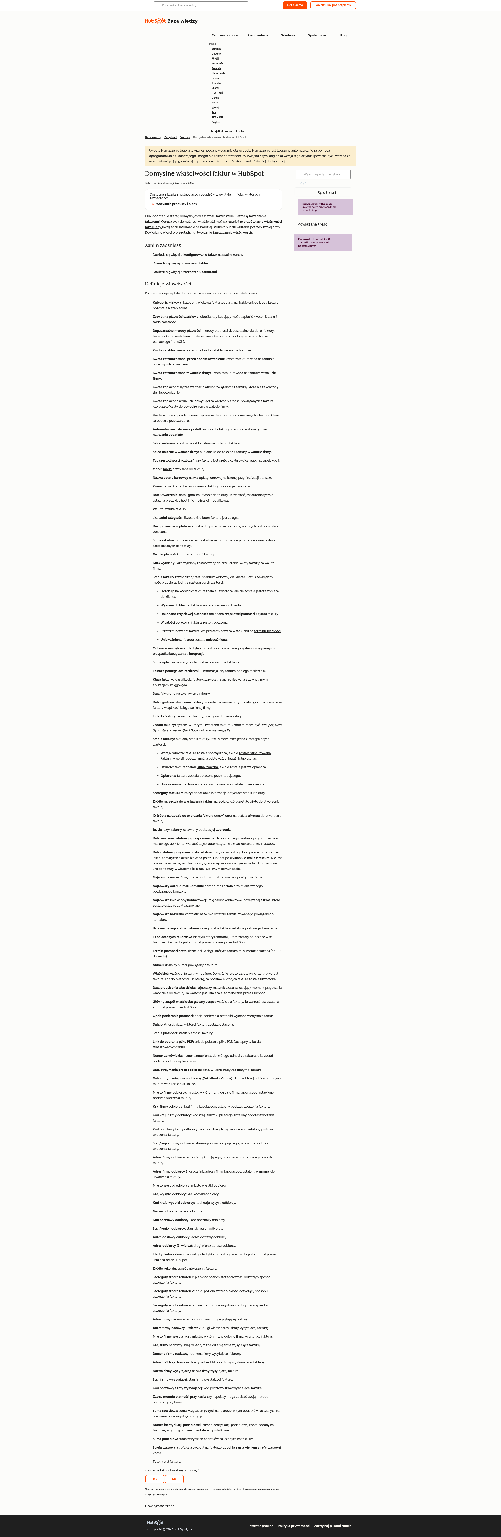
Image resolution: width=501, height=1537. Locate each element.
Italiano (216, 78)
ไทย (214, 112)
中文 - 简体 (217, 117)
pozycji (209, 1411)
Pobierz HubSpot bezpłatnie (333, 5)
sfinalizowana (207, 767)
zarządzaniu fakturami (200, 272)
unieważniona (216, 640)
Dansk (215, 97)
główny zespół (205, 1002)
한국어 (215, 107)
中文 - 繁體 (217, 93)
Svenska (216, 83)
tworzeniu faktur (195, 263)
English (216, 122)
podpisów (207, 194)
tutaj (281, 161)
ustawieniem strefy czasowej (259, 1447)
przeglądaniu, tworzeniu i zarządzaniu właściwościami (216, 232)
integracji (196, 654)
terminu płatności (267, 631)
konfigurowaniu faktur (200, 255)
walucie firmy (261, 452)
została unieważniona (248, 784)
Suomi (215, 88)
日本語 (215, 58)
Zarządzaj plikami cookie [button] (332, 1526)
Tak (155, 1479)
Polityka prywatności (294, 1526)
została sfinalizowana (255, 753)
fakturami (152, 221)
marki (167, 469)
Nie (174, 1479)
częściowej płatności (240, 614)
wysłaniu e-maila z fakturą (249, 858)
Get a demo (295, 5)
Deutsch (216, 53)
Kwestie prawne (261, 1526)
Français (216, 68)
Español (216, 49)
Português (217, 63)
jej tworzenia (221, 830)
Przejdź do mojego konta (227, 131)
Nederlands (218, 73)
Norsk (215, 102)
